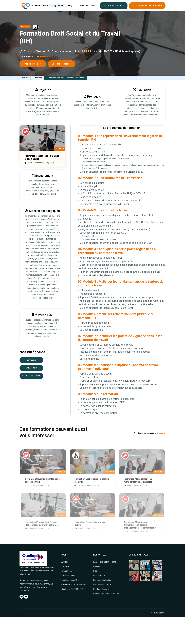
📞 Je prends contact (114, 5)
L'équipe (65, 566)
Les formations (68, 575)
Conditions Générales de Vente (107, 593)
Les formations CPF (70, 580)
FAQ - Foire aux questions (104, 562)
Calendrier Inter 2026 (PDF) (73, 584)
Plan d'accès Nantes (102, 584)
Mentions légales (101, 589)
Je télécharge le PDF (61, 64)
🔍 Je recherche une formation (147, 5)
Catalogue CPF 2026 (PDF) (73, 589)
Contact (96, 566)
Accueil (25, 78)
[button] (57, 5)
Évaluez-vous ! (99, 575)
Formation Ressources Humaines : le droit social (65, 78)
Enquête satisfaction (102, 580)
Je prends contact (33, 64)
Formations (37, 78)
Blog (95, 571)
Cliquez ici (161, 433)
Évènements (66, 571)
